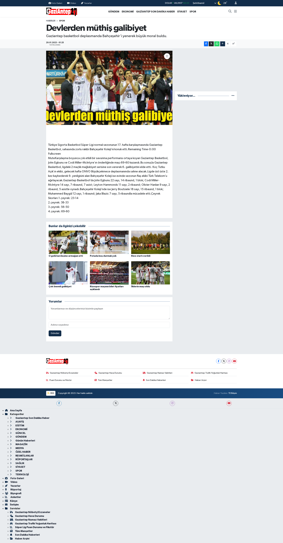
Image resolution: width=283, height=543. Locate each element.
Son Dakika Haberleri (156, 380)
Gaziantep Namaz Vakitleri (159, 373)
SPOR (193, 11)
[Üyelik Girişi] (234, 3)
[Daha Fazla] (222, 43)
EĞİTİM (19, 425)
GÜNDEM (113, 11)
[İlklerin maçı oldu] (150, 273)
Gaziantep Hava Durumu (110, 373)
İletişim (14, 504)
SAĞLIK (19, 463)
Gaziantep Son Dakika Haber (32, 418)
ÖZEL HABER (22, 452)
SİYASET (182, 11)
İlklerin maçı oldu (140, 286)
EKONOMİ (128, 11)
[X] (223, 361)
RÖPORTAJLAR (23, 459)
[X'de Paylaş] (211, 43)
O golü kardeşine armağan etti (66, 256)
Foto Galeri (56, 3)
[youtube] (229, 403)
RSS (52, 393)
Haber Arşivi (201, 380)
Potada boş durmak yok (103, 256)
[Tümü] (233, 95)
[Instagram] (229, 361)
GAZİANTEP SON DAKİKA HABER (155, 11)
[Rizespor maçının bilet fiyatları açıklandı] (109, 273)
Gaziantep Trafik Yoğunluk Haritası (211, 373)
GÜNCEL (20, 433)
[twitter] (115, 403)
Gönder (55, 333)
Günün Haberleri (25, 440)
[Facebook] (218, 361)
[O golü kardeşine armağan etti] (68, 242)
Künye (13, 501)
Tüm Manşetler (105, 380)
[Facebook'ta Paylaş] (206, 43)
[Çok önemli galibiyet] (68, 273)
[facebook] (59, 403)
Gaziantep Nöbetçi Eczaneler (64, 373)
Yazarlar (88, 3)
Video (73, 3)
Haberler (50, 21)
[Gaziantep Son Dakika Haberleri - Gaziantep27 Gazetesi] (61, 11)
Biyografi (15, 493)
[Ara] (230, 12)
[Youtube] (234, 361)
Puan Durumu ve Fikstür (61, 380)
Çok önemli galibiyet (60, 286)
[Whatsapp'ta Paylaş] (216, 43)
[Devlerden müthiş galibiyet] (109, 88)
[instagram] (172, 403)
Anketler (15, 497)
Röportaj (15, 489)
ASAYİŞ (19, 421)
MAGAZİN (21, 444)
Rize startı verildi (140, 256)
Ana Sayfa (16, 410)
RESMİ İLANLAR (24, 455)
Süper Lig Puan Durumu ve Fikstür (34, 527)
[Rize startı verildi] (150, 242)
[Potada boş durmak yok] (109, 242)
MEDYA (19, 448)
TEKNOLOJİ (22, 474)
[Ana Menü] (235, 12)
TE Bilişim (232, 393)
